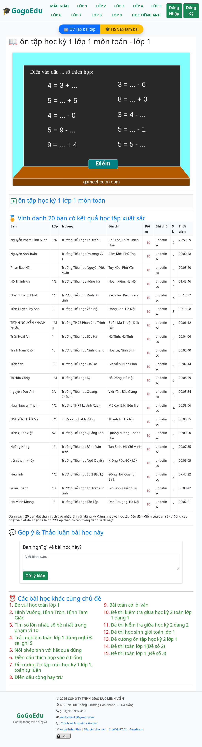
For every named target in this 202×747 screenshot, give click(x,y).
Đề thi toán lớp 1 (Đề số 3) (138, 653)
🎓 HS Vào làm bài (121, 29)
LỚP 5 (156, 6)
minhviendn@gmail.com (77, 717)
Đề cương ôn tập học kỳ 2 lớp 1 (144, 639)
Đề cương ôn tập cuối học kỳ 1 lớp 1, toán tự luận (54, 667)
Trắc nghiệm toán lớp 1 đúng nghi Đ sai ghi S (54, 640)
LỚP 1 (82, 6)
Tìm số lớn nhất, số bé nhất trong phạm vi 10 (50, 627)
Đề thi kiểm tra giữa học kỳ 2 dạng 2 (150, 625)
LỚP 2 (101, 6)
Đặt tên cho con (95, 729)
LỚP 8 (97, 15)
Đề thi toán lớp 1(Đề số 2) (138, 646)
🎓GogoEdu (22, 10)
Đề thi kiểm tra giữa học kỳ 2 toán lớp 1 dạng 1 (151, 614)
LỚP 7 (76, 15)
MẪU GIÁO (59, 6)
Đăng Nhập (174, 10)
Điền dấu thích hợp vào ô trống (48, 657)
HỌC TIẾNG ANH (146, 15)
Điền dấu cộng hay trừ (39, 677)
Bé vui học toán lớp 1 (37, 605)
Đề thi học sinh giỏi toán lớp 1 (143, 632)
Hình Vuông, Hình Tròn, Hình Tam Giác (51, 614)
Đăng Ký (191, 10)
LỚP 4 (138, 6)
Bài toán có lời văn (129, 605)
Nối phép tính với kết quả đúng (48, 650)
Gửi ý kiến (35, 575)
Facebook (136, 729)
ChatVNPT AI (117, 729)
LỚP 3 (119, 6)
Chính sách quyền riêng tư (79, 723)
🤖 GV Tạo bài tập (79, 29)
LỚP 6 (56, 15)
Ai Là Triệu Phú (70, 729)
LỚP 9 (117, 15)
